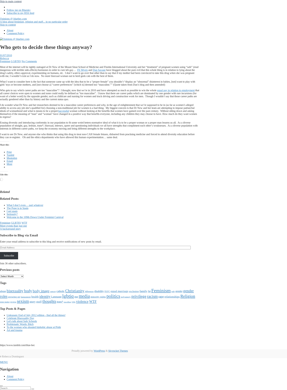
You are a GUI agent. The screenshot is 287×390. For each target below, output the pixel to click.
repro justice (5, 302)
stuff (39, 301)
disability (99, 291)
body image (41, 291)
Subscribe (9, 255)
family (143, 291)
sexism (23, 301)
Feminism (5, 61)
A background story (10, 228)
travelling (67, 302)
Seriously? (12, 214)
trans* (60, 301)
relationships (172, 296)
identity (44, 296)
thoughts (49, 301)
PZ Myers (82, 70)
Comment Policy (15, 33)
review (13, 302)
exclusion (134, 291)
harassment (26, 297)
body (28, 291)
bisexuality (15, 291)
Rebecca (4, 58)
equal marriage (119, 291)
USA (73, 302)
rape (161, 296)
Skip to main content (11, 1)
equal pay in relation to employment (176, 90)
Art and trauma (14, 330)
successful (63, 111)
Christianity (74, 290)
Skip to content (8, 24)
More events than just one (13, 225)
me (76, 296)
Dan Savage (99, 70)
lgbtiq (68, 296)
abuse (3, 291)
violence (82, 301)
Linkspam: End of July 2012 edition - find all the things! (36, 315)
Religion (187, 296)
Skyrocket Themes (118, 350)
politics (113, 296)
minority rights (98, 296)
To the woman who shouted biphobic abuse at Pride (34, 327)
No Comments (29, 61)
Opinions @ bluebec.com (34, 20)
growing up (14, 296)
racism (152, 296)
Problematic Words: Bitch (20, 324)
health (35, 296)
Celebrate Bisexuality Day (20, 318)
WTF (24, 222)
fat (149, 291)
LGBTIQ (16, 61)
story (33, 301)
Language (56, 296)
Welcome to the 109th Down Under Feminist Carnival (35, 217)
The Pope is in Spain (17, 208)
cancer (53, 291)
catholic (60, 291)
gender (179, 291)
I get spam (12, 211)
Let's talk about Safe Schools (22, 321)
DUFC (107, 291)
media (84, 296)
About (10, 30)
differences (89, 291)
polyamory (126, 297)
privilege (138, 296)
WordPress (99, 350)
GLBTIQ (16, 222)
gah (173, 291)
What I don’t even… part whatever (25, 205)
